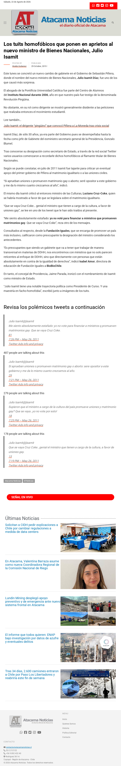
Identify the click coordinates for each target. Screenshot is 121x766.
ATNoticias (29, 481)
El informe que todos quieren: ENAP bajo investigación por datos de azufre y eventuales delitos (32, 638)
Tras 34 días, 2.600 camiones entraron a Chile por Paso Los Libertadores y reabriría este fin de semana (32, 674)
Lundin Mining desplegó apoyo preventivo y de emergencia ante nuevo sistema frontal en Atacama (32, 601)
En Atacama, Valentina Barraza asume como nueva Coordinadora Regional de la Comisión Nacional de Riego (32, 564)
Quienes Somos (69, 724)
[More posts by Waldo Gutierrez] (7, 63)
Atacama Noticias (13, 481)
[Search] (112, 23)
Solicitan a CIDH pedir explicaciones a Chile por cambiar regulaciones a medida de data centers (31, 528)
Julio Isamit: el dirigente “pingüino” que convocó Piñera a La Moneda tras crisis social (56, 125)
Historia (65, 728)
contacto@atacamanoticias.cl (19, 747)
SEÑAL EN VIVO (22, 497)
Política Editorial (69, 733)
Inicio (64, 719)
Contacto (66, 737)
